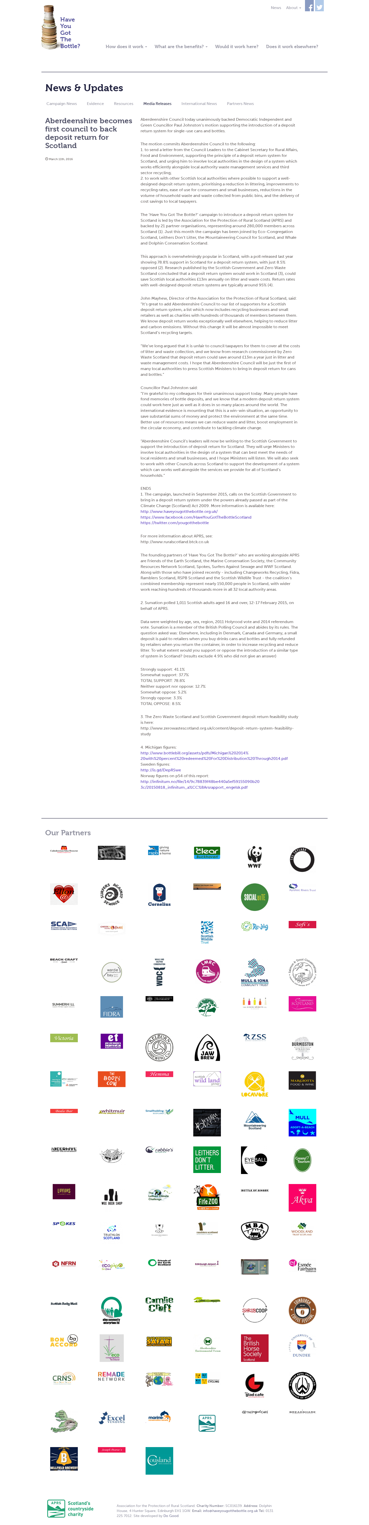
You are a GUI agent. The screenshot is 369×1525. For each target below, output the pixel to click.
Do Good (170, 1516)
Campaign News (61, 103)
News (276, 7)
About (292, 7)
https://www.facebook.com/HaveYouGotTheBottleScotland (196, 517)
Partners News (240, 103)
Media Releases (157, 103)
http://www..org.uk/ (179, 511)
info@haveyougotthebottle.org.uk (230, 1511)
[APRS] (70, 1508)
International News (199, 103)
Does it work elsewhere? (292, 46)
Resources (123, 103)
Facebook (309, 5)
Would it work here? (237, 46)
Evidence (95, 103)
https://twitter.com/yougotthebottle (175, 522)
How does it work (125, 46)
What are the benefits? (180, 46)
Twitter (319, 5)
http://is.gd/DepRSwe (161, 770)
